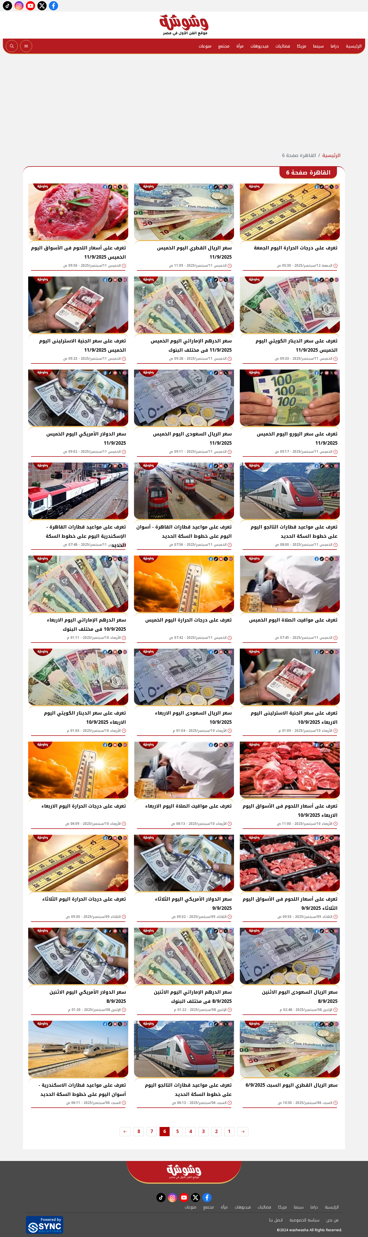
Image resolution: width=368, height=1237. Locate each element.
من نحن (332, 1220)
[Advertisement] (184, 103)
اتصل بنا (276, 1220)
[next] (125, 1131)
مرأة (240, 46)
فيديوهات (259, 46)
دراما (335, 46)
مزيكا (301, 46)
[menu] (26, 46)
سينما (318, 46)
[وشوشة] (184, 25)
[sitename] (184, 1171)
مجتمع (223, 46)
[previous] (243, 1131)
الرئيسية (354, 46)
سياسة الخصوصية (304, 1220)
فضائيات (282, 46)
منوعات (205, 46)
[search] (12, 46)
